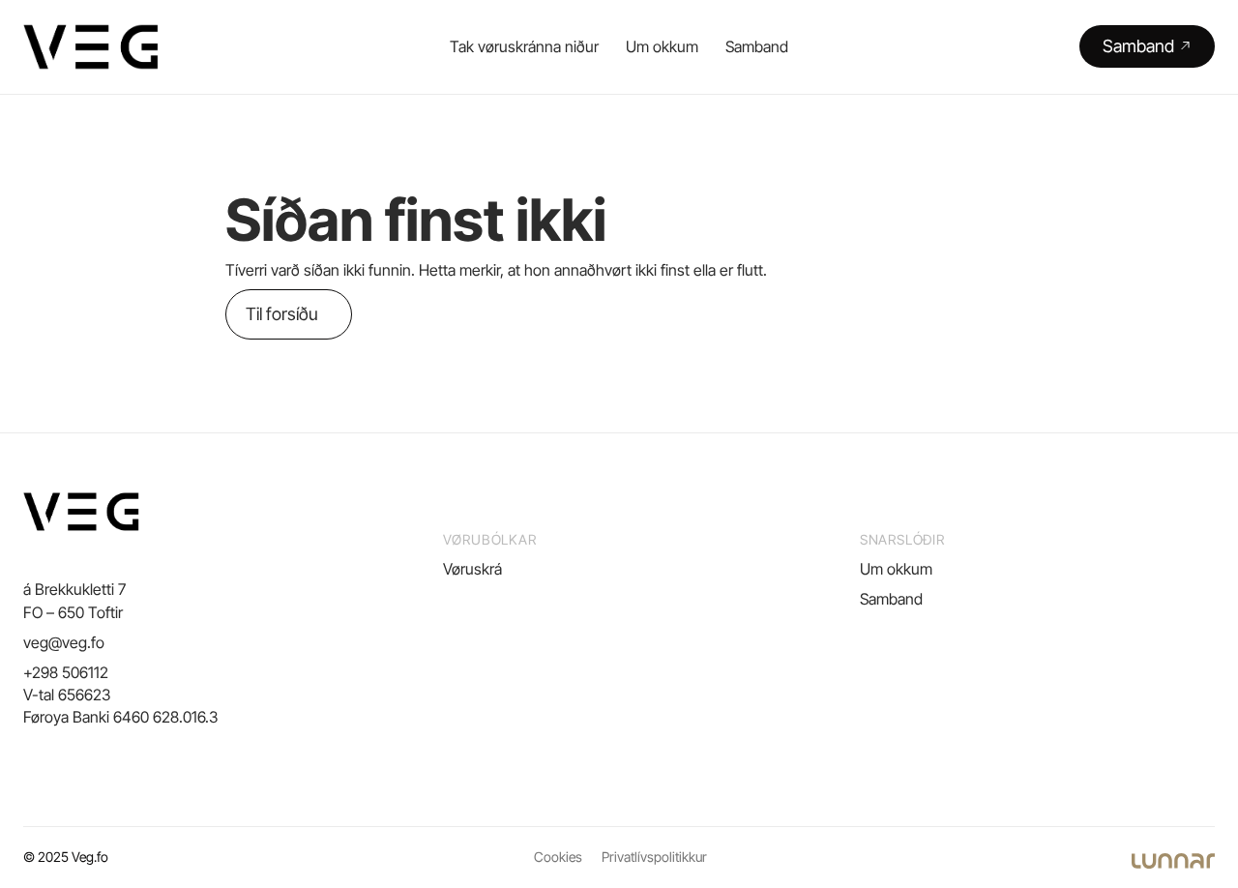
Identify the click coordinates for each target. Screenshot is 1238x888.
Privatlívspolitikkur (654, 856)
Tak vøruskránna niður (524, 46)
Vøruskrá (472, 568)
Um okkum (662, 46)
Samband (756, 46)
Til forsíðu (282, 314)
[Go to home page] (91, 47)
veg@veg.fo (63, 642)
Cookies (558, 856)
